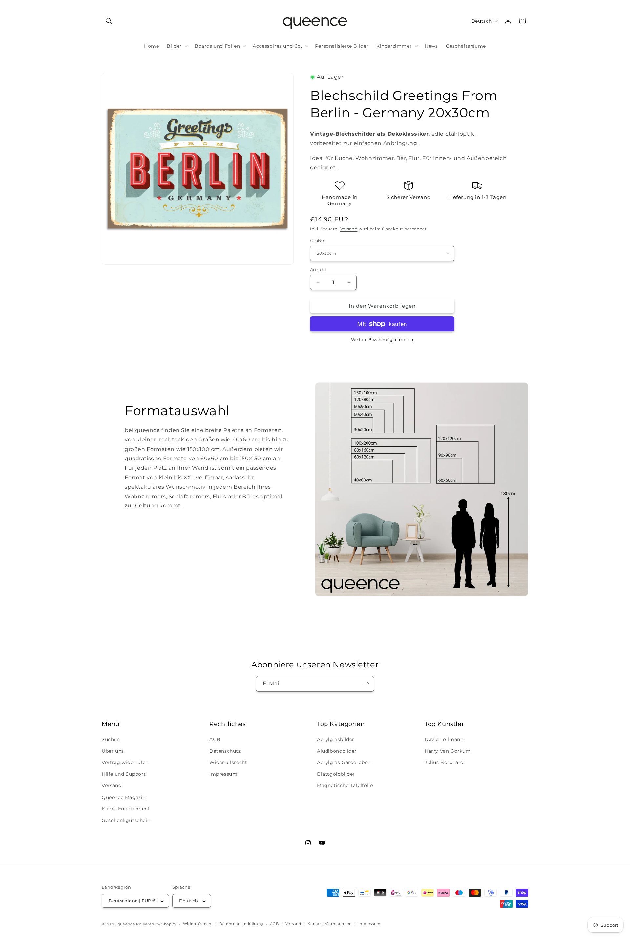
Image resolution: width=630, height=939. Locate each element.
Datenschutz (225, 751)
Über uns (113, 751)
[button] (109, 21)
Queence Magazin (124, 797)
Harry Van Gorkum (448, 751)
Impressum (223, 774)
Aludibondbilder (337, 751)
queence (126, 924)
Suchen (111, 739)
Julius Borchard (444, 762)
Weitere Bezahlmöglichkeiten (382, 339)
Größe (317, 240)
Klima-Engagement (126, 809)
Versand (349, 228)
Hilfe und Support (124, 774)
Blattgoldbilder (336, 774)
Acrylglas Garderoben (344, 762)
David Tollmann (444, 739)
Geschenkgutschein (126, 820)
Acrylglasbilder (335, 739)
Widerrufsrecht (228, 762)
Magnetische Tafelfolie (345, 785)
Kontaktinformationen (329, 923)
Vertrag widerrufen (125, 762)
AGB (214, 739)
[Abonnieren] (366, 684)
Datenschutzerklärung (241, 923)
